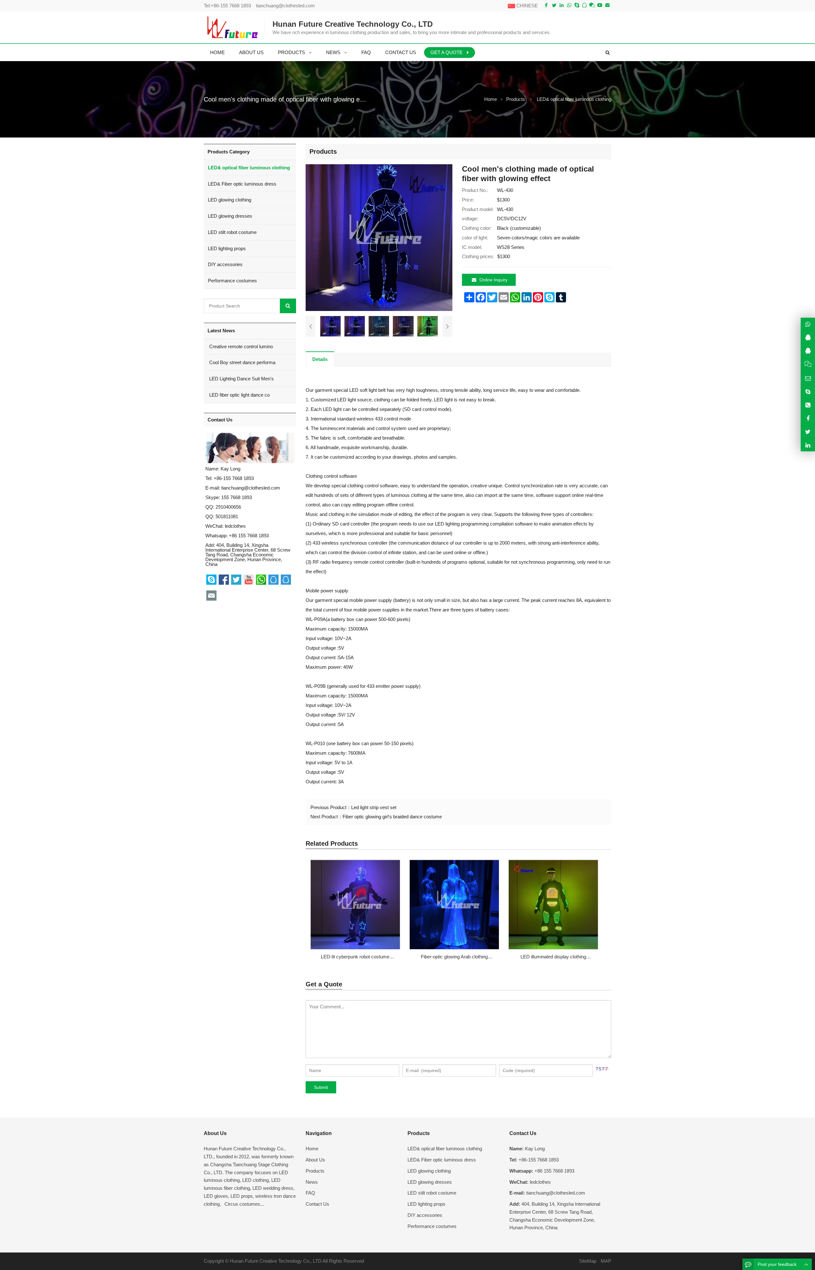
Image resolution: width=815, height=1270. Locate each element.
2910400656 (228, 507)
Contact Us (317, 1204)
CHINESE (526, 5)
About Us (315, 1159)
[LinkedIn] (561, 5)
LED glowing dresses (230, 216)
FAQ (310, 1193)
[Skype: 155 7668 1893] (808, 391)
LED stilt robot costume (232, 232)
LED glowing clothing (229, 199)
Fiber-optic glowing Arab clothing (454, 956)
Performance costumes (232, 280)
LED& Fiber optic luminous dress (242, 184)
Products (515, 99)
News (312, 1182)
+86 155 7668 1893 (249, 535)
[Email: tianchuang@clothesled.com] (808, 378)
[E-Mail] (607, 5)
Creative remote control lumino (240, 346)
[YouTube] (600, 5)
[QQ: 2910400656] (808, 337)
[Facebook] (546, 5)
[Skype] (577, 5)
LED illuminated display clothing (553, 956)
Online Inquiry (493, 279)
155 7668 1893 (236, 497)
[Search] (288, 306)
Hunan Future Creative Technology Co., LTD (276, 1261)
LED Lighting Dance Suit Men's (241, 378)
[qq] (584, 5)
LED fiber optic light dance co (239, 395)
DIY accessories (225, 264)
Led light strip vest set (373, 807)
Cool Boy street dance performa (241, 362)
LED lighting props (227, 248)
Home (312, 1148)
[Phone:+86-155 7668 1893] (808, 405)
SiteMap (587, 1261)
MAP (606, 1261)
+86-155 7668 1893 (231, 5)
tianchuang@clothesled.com (285, 5)
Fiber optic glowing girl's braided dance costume (392, 816)
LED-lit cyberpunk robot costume (355, 956)
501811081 (227, 516)
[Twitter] (554, 5)
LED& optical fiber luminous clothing (574, 99)
